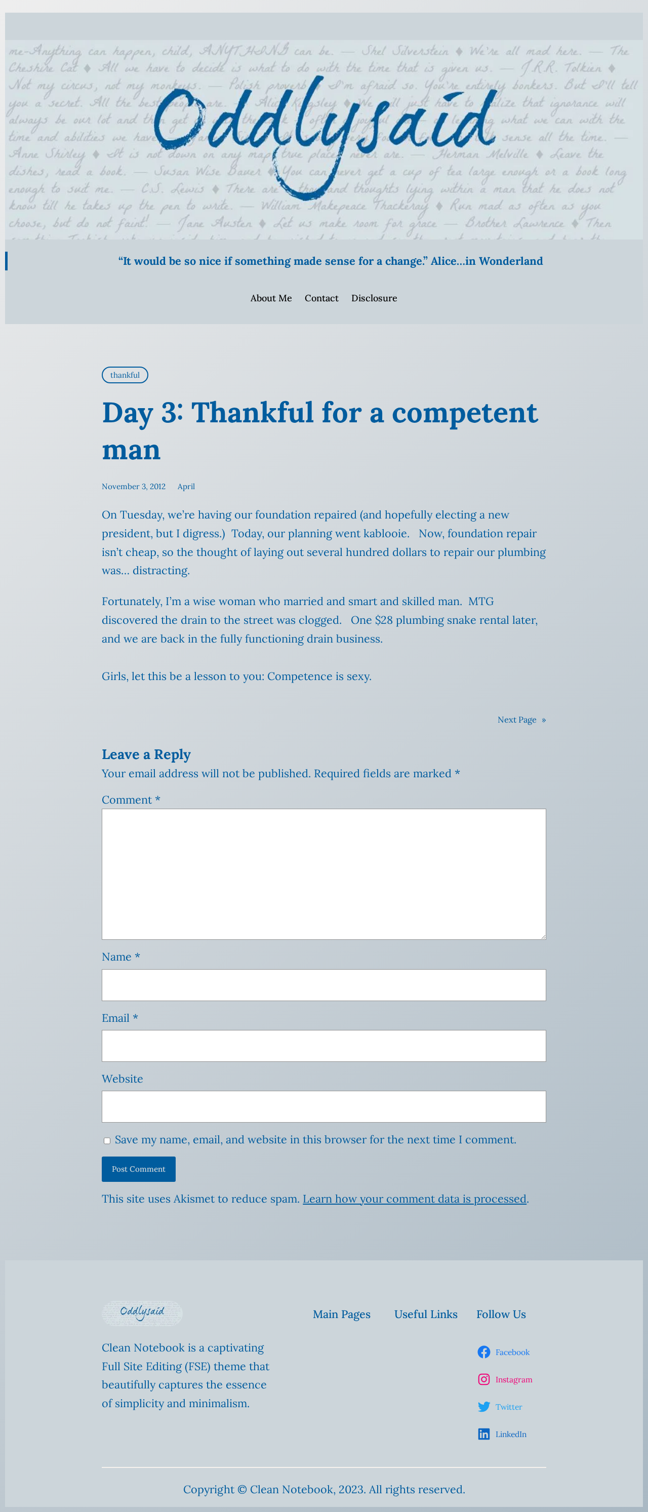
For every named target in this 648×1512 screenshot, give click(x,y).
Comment (131, 799)
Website (122, 1078)
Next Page (522, 719)
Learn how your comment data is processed (414, 1198)
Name (121, 956)
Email (120, 1018)
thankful (125, 375)
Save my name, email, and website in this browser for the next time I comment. (315, 1139)
